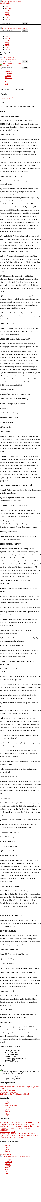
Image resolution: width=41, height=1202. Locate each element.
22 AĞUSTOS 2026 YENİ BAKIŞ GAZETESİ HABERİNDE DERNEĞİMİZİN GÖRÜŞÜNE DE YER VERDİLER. (20, 1123)
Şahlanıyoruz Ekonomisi (8, 1092)
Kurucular (8, 8)
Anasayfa (8, 6)
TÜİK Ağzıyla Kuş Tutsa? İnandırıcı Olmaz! (14, 1094)
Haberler (7, 16)
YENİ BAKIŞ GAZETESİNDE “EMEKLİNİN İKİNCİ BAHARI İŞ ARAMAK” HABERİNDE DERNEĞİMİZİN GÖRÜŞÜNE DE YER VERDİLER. (19, 1135)
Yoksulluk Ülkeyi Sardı (7, 1090)
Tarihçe (7, 10)
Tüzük (7, 14)
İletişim (7, 19)
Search (25, 23)
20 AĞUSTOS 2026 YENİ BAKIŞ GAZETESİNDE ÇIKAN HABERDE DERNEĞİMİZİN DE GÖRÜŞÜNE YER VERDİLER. (20, 1128)
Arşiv (6, 17)
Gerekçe (7, 12)
